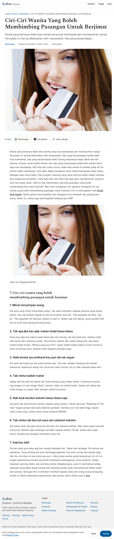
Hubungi (16, 515)
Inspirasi (94, 510)
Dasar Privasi (28, 515)
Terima (106, 533)
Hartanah (46, 506)
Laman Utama (11, 14)
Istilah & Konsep (49, 510)
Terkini (91, 4)
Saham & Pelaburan (75, 502)
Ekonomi (94, 502)
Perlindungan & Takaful (76, 506)
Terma (5, 518)
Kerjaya (94, 506)
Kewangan (24, 14)
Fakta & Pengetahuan (76, 510)
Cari (109, 4)
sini (88, 475)
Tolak (93, 533)
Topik (101, 4)
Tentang (6, 515)
